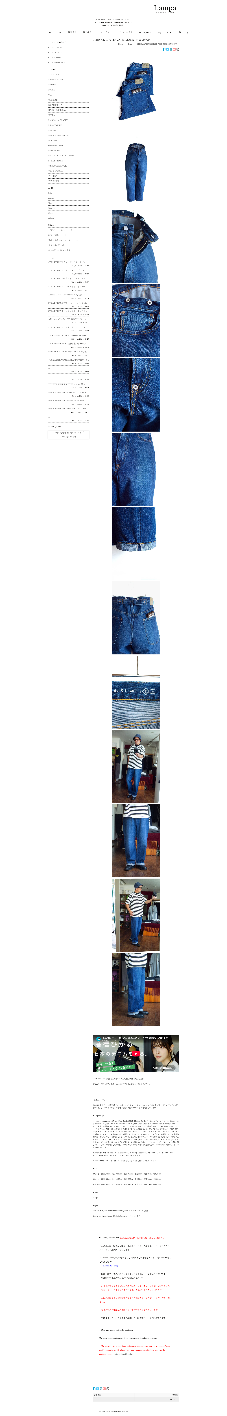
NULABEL (52, 140)
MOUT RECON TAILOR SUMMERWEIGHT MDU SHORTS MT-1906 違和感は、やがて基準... (68, 400)
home (49, 32)
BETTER (52, 84)
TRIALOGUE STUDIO (57, 165)
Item (130, 44)
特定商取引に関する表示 (59, 250)
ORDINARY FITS (55, 145)
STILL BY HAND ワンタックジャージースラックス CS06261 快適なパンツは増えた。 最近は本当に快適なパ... (68, 327)
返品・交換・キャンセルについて (63, 240)
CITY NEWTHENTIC (57, 62)
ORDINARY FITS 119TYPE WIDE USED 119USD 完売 (157, 44)
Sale (50, 192)
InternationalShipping (123, 1354)
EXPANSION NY (55, 105)
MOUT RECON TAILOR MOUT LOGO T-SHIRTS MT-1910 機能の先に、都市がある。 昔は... (68, 408)
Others (51, 218)
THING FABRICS (55, 170)
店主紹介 (87, 32)
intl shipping (145, 32)
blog (159, 32)
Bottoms (51, 208)
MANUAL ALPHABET (58, 120)
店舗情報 (72, 32)
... (49, 368)
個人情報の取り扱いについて (61, 245)
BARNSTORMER (55, 79)
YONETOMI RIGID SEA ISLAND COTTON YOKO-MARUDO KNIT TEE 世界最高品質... (68, 359)
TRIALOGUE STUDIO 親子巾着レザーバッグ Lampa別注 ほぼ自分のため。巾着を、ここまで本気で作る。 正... (68, 343)
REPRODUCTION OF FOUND (61, 155)
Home (120, 44)
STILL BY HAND (55, 160)
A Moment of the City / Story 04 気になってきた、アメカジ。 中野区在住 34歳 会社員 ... (68, 294)
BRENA (51, 89)
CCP (50, 94)
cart (60, 32)
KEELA (51, 115)
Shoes (50, 213)
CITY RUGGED (54, 47)
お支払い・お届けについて (60, 230)
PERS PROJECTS (55, 150)
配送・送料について (57, 235)
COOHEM (52, 99)
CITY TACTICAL (55, 52)
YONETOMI (53, 181)
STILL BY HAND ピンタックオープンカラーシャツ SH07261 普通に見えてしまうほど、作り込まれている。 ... (68, 311)
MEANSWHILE (55, 125)
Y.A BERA (52, 176)
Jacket (51, 197)
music (170, 32)
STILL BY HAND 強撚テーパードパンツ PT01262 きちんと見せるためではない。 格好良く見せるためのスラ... (68, 302)
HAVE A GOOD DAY (57, 110)
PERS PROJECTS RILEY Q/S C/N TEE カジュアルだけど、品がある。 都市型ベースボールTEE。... (68, 351)
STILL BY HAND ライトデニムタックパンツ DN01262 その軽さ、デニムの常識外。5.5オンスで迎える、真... (68, 262)
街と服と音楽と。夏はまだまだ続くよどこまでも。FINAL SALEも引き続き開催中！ (113, 22)
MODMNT (52, 130)
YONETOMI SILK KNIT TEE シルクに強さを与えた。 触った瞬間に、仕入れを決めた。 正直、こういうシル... (68, 384)
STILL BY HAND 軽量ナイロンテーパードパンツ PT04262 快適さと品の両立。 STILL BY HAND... (68, 278)
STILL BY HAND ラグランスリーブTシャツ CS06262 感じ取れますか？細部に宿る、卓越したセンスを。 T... (68, 270)
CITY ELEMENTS (56, 57)
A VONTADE (53, 74)
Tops (50, 203)
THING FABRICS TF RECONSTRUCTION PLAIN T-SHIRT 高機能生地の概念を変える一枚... (68, 335)
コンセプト (103, 32)
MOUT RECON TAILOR (58, 135)
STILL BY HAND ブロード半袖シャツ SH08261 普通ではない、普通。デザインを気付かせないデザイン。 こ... (68, 286)
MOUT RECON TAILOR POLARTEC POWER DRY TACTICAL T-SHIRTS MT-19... (68, 392)
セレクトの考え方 (124, 32)
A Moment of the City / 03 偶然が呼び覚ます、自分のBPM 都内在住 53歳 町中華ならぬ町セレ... (68, 319)
